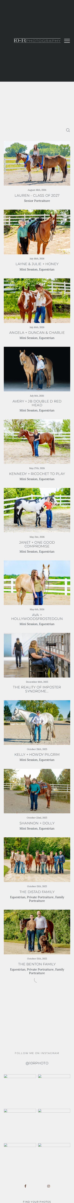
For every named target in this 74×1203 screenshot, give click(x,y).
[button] (67, 41)
